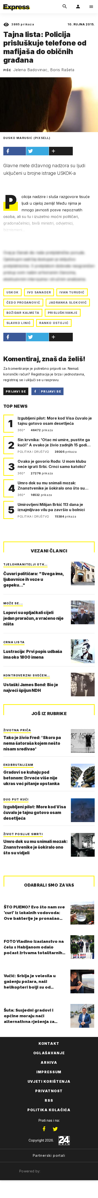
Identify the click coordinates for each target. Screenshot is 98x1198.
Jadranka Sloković (68, 302)
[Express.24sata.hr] (16, 3)
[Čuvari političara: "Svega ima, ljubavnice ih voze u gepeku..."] (83, 573)
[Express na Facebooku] (44, 1129)
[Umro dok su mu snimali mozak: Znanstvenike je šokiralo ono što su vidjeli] (83, 845)
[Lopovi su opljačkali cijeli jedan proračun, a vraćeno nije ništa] (83, 612)
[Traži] (64, 6)
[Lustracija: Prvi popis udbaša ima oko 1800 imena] (83, 651)
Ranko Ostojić (54, 323)
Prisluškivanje (63, 313)
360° (22, 430)
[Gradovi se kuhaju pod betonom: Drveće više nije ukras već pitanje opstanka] (83, 775)
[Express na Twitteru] (55, 1129)
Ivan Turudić (71, 292)
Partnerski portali (49, 1155)
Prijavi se (16, 391)
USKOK (12, 292)
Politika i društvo (34, 451)
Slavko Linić (18, 323)
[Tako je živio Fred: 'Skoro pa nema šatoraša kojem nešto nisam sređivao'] (83, 741)
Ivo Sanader (39, 292)
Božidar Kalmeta (22, 313)
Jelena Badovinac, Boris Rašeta (43, 69)
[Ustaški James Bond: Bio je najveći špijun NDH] (83, 684)
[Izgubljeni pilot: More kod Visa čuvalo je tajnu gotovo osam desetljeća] (83, 810)
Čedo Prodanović (23, 302)
